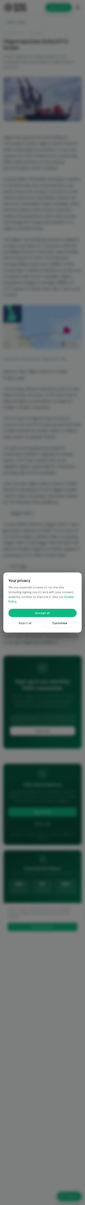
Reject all (25, 623)
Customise (59, 623)
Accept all (42, 613)
